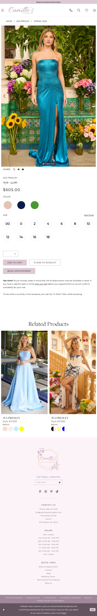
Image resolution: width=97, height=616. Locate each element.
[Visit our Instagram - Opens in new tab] (46, 491)
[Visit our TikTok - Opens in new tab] (57, 491)
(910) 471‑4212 (52, 509)
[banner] (21, 10)
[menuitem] (71, 10)
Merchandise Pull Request (48, 580)
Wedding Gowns (48, 577)
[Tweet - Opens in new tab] (14, 169)
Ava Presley (23, 21)
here (64, 613)
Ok (92, 609)
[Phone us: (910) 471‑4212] (71, 10)
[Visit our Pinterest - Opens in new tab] (51, 491)
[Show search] (79, 10)
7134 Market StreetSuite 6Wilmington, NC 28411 (48, 519)
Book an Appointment (48, 567)
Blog (49, 573)
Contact (48, 570)
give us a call (41, 284)
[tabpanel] (48, 96)
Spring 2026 (40, 21)
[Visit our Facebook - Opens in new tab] (40, 491)
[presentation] (24, 372)
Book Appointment (19, 271)
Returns (48, 583)
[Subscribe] (59, 482)
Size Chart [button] (89, 215)
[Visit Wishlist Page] (87, 10)
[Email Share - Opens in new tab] (23, 169)
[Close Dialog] (4, 609)
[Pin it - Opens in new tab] (18, 169)
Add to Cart (14, 262)
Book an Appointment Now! (48, 2)
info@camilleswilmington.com (48, 512)
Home (9, 21)
